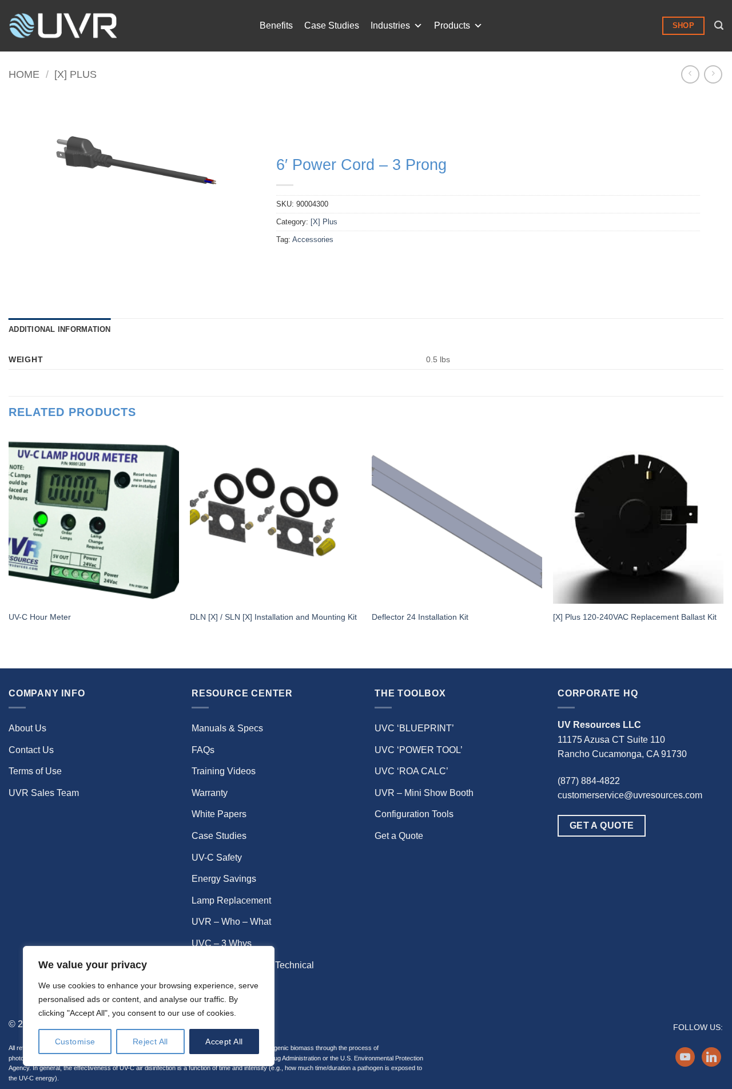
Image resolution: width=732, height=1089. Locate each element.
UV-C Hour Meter (40, 616)
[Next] (722, 549)
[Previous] (9, 549)
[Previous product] (713, 74)
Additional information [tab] (60, 329)
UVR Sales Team (44, 793)
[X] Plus (75, 74)
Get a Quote (399, 836)
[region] (148, 1006)
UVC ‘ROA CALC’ (411, 771)
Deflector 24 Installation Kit (420, 616)
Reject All (150, 1041)
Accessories (312, 239)
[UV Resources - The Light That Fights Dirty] (63, 25)
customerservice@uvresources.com (630, 795)
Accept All (223, 1041)
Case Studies (331, 25)
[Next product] (690, 74)
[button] (718, 25)
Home (24, 74)
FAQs (203, 750)
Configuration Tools (414, 814)
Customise (75, 1041)
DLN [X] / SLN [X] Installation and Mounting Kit (273, 616)
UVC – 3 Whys (222, 943)
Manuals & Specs (227, 728)
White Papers (219, 814)
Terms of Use (35, 771)
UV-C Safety (217, 857)
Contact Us (31, 750)
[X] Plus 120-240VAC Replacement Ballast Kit (635, 616)
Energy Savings (224, 879)
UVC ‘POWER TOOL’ (419, 750)
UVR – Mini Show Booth (424, 793)
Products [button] (452, 25)
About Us (27, 728)
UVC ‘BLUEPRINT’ (414, 728)
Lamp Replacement (231, 900)
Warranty (210, 793)
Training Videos (224, 771)
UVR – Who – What (231, 921)
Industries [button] (390, 25)
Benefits (276, 25)
